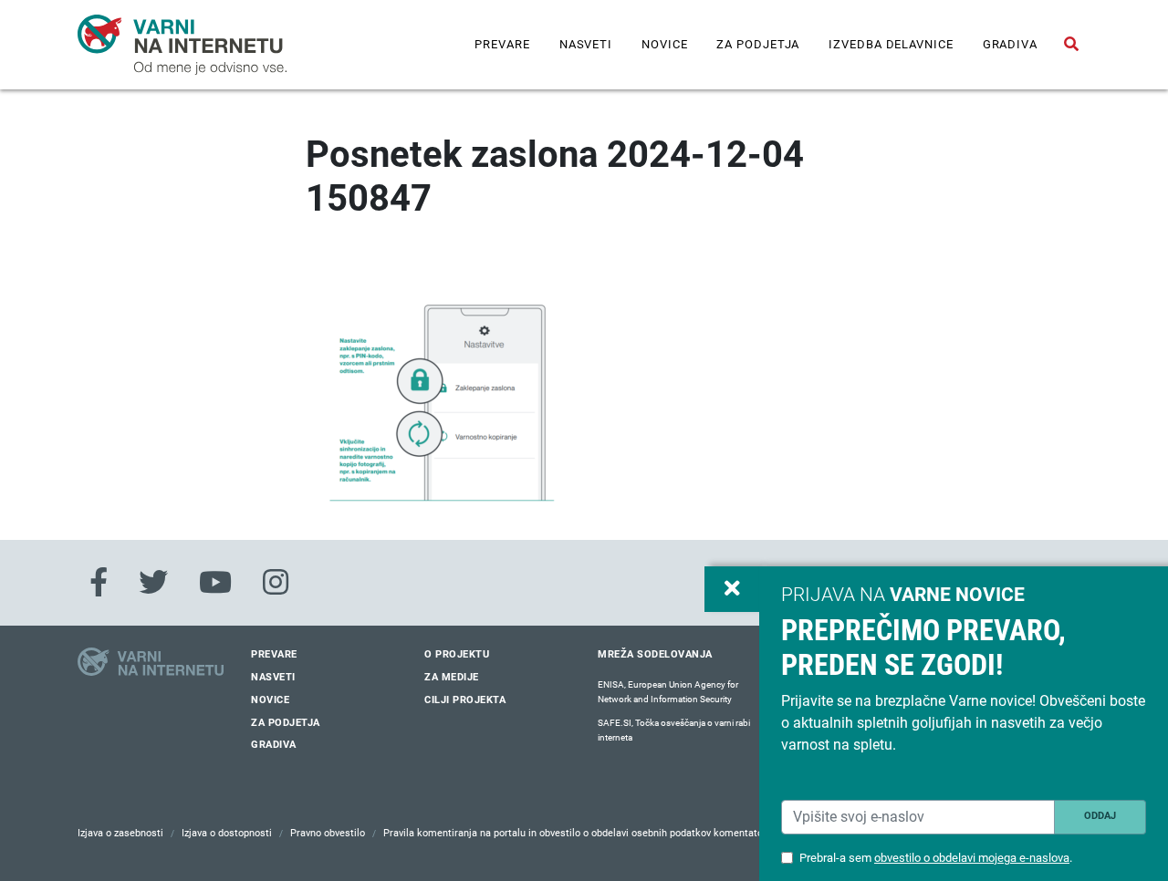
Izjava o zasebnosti (120, 833)
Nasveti (585, 44)
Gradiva (1010, 44)
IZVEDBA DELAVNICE (891, 44)
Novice (664, 44)
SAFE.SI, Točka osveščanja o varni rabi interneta (674, 730)
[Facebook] (99, 583)
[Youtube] (215, 583)
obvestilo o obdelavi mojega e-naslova (971, 858)
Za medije (451, 677)
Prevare (501, 44)
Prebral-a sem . (935, 858)
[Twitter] (153, 583)
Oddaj (1100, 816)
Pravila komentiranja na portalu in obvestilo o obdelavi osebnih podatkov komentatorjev (581, 833)
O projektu (456, 654)
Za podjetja (757, 44)
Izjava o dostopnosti (227, 833)
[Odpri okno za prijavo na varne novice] (731, 589)
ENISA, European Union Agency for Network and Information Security (668, 692)
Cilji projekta (465, 700)
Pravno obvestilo (327, 833)
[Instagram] (275, 583)
